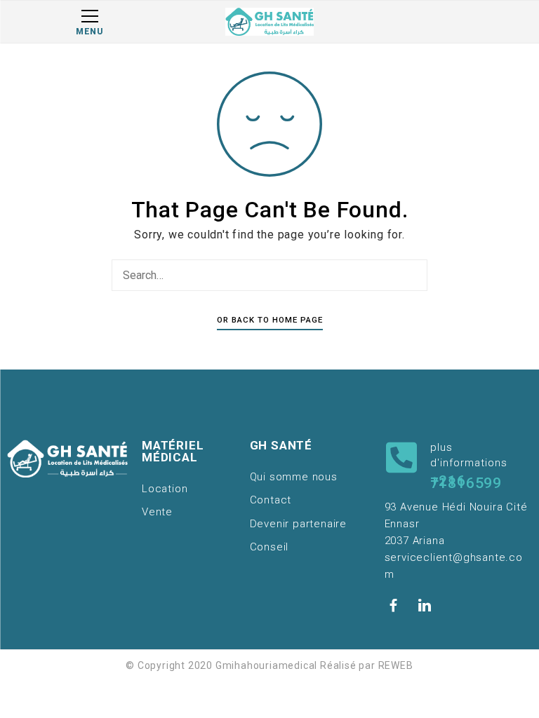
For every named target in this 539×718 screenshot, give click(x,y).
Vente (157, 512)
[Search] (413, 275)
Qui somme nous (294, 476)
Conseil (269, 547)
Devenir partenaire (298, 523)
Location (164, 488)
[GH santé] (269, 22)
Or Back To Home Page (270, 320)
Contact (271, 500)
